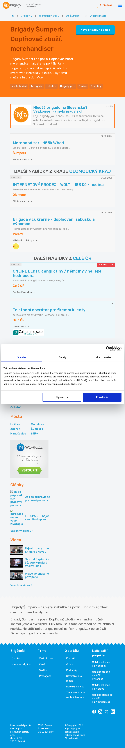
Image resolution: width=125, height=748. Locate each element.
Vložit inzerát (46, 658)
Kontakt (70, 658)
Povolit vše (102, 397)
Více (40, 77)
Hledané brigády (21, 664)
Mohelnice (38, 424)
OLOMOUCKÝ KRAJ (90, 171)
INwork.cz (97, 678)
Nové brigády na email (95, 30)
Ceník (42, 664)
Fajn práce (98, 688)
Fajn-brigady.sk (101, 701)
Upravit (60, 397)
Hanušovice (18, 433)
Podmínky (72, 670)
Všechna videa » (21, 585)
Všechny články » (21, 531)
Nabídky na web (75, 686)
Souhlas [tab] (21, 357)
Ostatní (15, 407)
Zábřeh (15, 429)
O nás (69, 664)
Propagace (45, 676)
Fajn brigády (99, 665)
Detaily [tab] (62, 357)
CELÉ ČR (82, 258)
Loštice (15, 424)
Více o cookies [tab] (103, 357)
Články (16, 658)
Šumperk (37, 429)
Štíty (34, 433)
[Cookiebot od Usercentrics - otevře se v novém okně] (108, 348)
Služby (43, 670)
